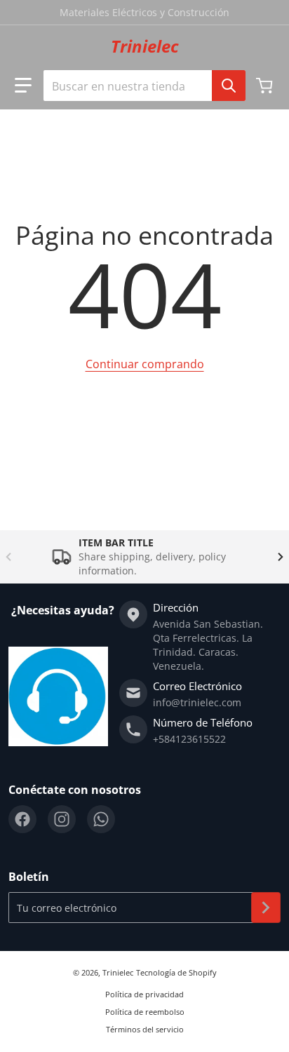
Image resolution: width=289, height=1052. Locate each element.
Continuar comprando (145, 364)
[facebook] (22, 819)
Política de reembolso (144, 1011)
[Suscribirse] (266, 907)
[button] (23, 86)
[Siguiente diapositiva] (280, 557)
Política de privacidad (144, 994)
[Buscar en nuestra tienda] (229, 85)
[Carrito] (266, 85)
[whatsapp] (101, 819)
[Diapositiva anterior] (8, 557)
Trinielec (117, 972)
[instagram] (62, 819)
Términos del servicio (145, 1029)
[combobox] (144, 85)
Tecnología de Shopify (176, 972)
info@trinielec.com (197, 702)
